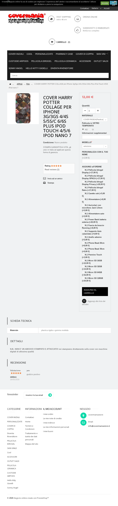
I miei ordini (48, 414)
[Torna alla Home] (10, 84)
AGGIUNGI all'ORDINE (92, 167)
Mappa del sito (31, 444)
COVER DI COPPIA (85, 54)
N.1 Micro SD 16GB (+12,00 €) (92, 262)
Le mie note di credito (52, 418)
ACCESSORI (85, 61)
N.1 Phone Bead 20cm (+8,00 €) (93, 244)
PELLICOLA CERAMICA (65, 61)
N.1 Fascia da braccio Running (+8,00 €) (93, 226)
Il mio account (52, 409)
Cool (29, 54)
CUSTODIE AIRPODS (18, 61)
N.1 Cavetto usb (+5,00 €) (93, 194)
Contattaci (84, 8)
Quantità (86, 106)
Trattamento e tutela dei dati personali (31, 436)
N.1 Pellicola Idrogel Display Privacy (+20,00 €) (93, 183)
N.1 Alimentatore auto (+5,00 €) (93, 215)
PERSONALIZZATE (44, 54)
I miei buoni (48, 431)
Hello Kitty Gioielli (37, 68)
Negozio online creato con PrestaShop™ (31, 498)
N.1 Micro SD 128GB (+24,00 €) (92, 279)
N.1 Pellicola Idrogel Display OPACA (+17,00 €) (93, 177)
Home (27, 421)
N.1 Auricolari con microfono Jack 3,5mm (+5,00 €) (92, 207)
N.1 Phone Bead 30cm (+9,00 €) (93, 250)
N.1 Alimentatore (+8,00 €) (94, 200)
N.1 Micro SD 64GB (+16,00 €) (92, 273)
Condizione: (48, 142)
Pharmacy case (64, 54)
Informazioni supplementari (94, 133)
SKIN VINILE (102, 54)
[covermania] (26, 18)
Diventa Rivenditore (62, 68)
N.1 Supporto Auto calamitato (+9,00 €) (91, 232)
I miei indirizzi (49, 422)
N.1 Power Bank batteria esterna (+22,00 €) (94, 220)
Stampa (50, 183)
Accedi (107, 8)
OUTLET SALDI (101, 61)
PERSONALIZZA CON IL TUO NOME (95, 153)
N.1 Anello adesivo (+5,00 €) (92, 238)
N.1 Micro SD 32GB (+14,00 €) (92, 267)
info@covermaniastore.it (99, 426)
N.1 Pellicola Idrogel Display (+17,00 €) (92, 171)
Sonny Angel (16, 68)
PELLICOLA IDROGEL (41, 61)
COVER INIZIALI (16, 54)
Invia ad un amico (54, 178)
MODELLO (87, 142)
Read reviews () (52, 169)
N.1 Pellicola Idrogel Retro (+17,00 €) (92, 189)
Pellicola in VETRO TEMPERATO (90, 124)
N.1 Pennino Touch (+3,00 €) (92, 256)
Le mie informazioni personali (56, 427)
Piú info (113, 3)
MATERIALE (87, 116)
